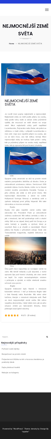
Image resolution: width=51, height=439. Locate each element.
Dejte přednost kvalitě (11, 367)
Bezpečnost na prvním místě (14, 354)
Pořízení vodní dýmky (10, 349)
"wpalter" (25, 432)
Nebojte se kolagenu (10, 373)
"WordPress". (18, 429)
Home (11, 44)
